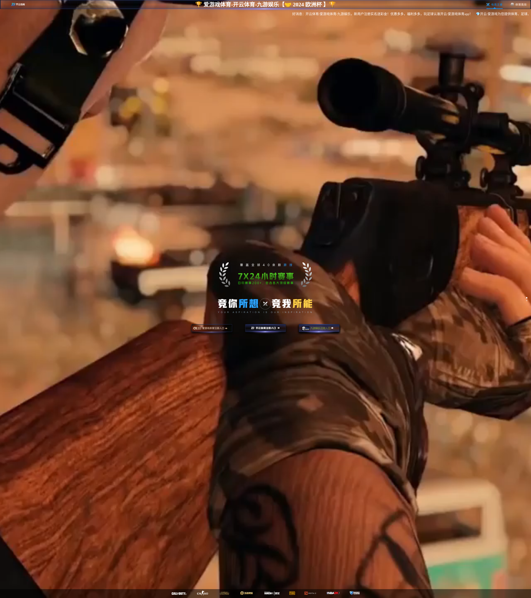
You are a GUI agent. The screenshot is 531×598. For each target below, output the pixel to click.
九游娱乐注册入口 (319, 329)
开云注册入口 (265, 329)
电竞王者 (494, 5)
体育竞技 (519, 5)
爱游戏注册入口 (211, 329)
